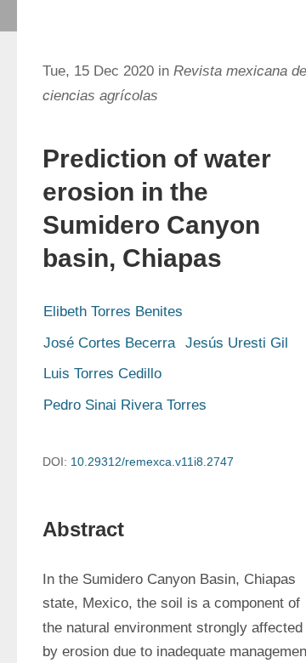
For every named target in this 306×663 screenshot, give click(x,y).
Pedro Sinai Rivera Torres (125, 405)
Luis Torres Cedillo (102, 374)
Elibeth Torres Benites (113, 311)
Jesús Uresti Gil (236, 343)
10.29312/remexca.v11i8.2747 (152, 461)
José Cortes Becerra (109, 343)
